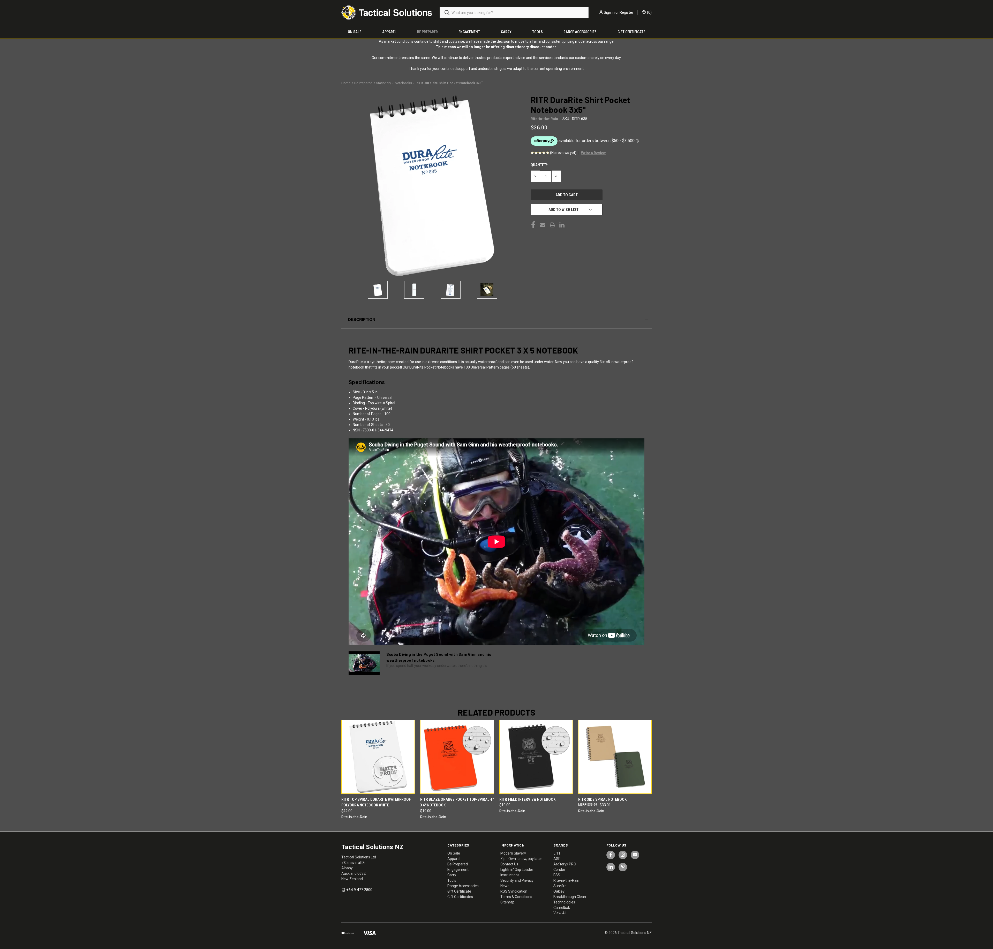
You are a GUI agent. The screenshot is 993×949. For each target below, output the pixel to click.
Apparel (389, 32)
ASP (557, 859)
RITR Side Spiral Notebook (602, 799)
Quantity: (539, 165)
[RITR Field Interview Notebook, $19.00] (536, 757)
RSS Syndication (513, 891)
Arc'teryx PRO (564, 864)
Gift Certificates (460, 897)
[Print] (552, 225)
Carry (506, 32)
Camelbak (561, 908)
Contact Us (509, 864)
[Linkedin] (562, 225)
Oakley (559, 891)
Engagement (469, 32)
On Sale (354, 32)
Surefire (560, 886)
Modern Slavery (513, 853)
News (504, 886)
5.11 (556, 853)
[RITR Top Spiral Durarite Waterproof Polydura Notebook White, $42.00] (378, 757)
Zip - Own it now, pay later (521, 859)
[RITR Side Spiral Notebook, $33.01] (615, 757)
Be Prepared (427, 32)
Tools (537, 32)
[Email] (542, 225)
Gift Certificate (631, 32)
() (649, 12)
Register (626, 12)
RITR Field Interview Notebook (527, 799)
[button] (591, 153)
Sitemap (507, 902)
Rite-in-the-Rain (566, 880)
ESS (556, 875)
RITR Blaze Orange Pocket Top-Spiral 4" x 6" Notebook (457, 802)
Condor (559, 869)
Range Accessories (580, 32)
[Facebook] (533, 225)
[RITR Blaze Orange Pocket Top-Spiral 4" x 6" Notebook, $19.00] (457, 757)
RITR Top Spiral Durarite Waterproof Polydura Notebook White (376, 802)
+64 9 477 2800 (359, 889)
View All (559, 913)
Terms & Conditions (516, 897)
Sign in (609, 12)
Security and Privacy (516, 880)
